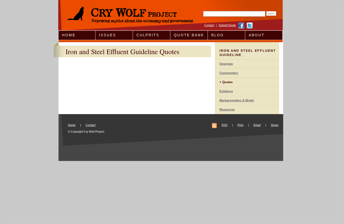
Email (257, 125)
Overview (226, 64)
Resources (227, 109)
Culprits (147, 35)
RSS (224, 125)
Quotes (227, 82)
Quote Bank (189, 35)
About (256, 35)
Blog (217, 35)
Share (274, 125)
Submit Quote (227, 25)
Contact (209, 25)
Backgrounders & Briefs (237, 100)
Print (240, 125)
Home (69, 35)
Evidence (226, 91)
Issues (107, 35)
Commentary (229, 73)
